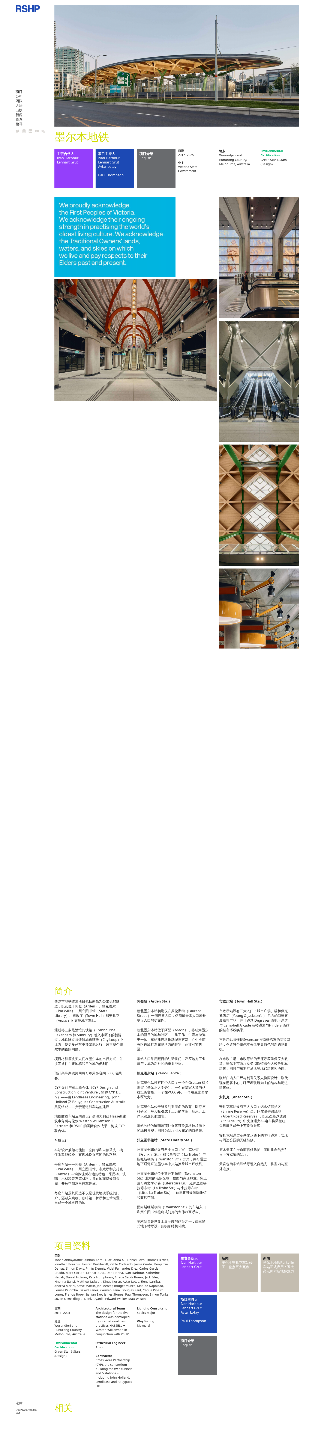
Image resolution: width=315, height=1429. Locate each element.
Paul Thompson (111, 175)
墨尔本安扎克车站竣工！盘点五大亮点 (237, 1264)
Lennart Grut (67, 162)
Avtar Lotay (107, 166)
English (145, 158)
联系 (19, 119)
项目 (19, 91)
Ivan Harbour (68, 158)
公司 (19, 96)
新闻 (19, 114)
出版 (19, 110)
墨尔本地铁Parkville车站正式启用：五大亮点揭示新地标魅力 (278, 1266)
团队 (19, 100)
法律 (19, 1403)
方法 (19, 105)
